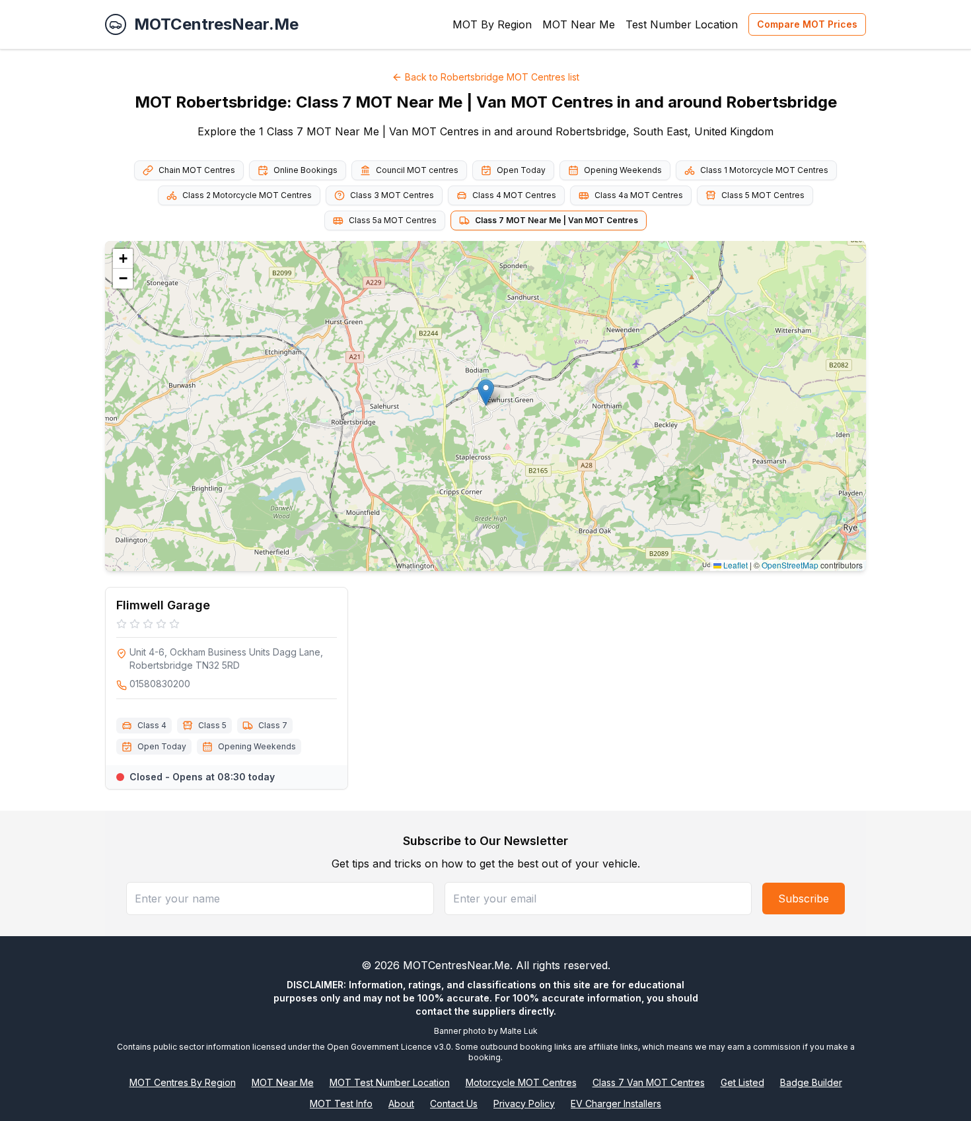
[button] (486, 392)
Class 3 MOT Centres (392, 195)
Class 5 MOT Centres (763, 195)
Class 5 (212, 725)
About (401, 1103)
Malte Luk (519, 1031)
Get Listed (742, 1082)
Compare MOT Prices (807, 24)
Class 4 (151, 725)
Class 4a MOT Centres (638, 195)
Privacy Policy (524, 1103)
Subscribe (803, 898)
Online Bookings (305, 170)
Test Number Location (682, 24)
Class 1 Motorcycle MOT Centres (764, 170)
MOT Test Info (341, 1103)
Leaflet (734, 564)
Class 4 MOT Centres (514, 195)
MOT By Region (492, 24)
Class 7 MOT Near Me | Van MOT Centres (556, 220)
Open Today (521, 170)
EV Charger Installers (616, 1103)
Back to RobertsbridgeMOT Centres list (492, 77)
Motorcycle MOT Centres (521, 1082)
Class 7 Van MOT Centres (649, 1082)
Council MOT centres (417, 170)
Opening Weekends (623, 170)
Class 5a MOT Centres (393, 220)
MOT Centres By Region (182, 1082)
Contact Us (454, 1103)
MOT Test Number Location (390, 1082)
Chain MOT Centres (197, 170)
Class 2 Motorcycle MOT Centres (247, 195)
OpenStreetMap (790, 564)
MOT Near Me (578, 24)
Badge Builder (811, 1082)
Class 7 (272, 725)
